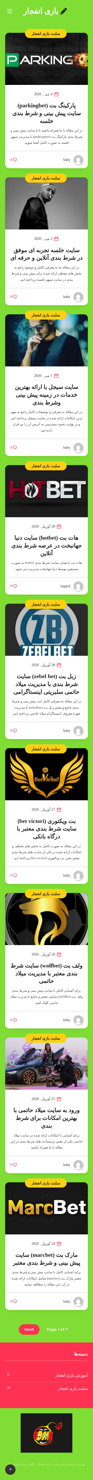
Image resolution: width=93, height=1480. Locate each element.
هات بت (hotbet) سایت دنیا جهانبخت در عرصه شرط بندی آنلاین (46, 545)
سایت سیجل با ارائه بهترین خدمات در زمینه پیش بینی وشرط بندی (46, 394)
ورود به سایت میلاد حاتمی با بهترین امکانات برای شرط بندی (46, 1118)
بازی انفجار (42, 11)
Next (29, 1329)
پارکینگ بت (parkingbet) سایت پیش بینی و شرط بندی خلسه (46, 113)
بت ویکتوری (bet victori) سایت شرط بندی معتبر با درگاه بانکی (46, 829)
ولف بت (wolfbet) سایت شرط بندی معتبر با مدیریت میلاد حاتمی (47, 973)
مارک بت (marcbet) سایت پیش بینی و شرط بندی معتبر (46, 1259)
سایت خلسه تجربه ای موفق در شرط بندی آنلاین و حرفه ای (46, 254)
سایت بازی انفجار (46, 33)
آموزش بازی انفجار (71, 1375)
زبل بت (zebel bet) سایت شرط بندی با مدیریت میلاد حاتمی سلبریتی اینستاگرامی (46, 684)
